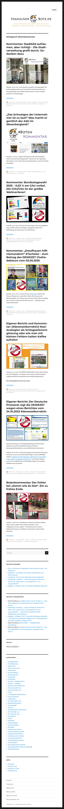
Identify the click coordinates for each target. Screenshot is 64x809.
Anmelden (11, 764)
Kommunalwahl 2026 (14, 690)
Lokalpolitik (11, 699)
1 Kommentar (20, 173)
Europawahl (11, 677)
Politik (10, 718)
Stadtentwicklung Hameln (16, 731)
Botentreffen (12, 670)
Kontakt (8, 780)
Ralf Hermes (12, 102)
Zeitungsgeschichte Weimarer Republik (20, 747)
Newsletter (33, 294)
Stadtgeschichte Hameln (15, 734)
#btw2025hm (17, 240)
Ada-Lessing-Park (20, 391)
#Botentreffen (10, 792)
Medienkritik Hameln (40, 311)
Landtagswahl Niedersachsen (17, 694)
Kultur (10, 692)
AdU (44, 171)
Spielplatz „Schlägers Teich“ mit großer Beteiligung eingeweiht (27, 586)
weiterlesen (10, 98)
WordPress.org (12, 770)
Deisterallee (16, 103)
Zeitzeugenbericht (13, 749)
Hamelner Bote (10, 804)
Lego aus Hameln (13, 696)
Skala (30, 103)
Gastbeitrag (11, 679)
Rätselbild (11, 727)
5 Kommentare (29, 241)
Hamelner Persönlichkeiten (16, 685)
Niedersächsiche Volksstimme (17, 710)
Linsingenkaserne (40, 391)
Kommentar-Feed (13, 768)
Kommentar (29, 312)
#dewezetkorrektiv (11, 312)
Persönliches (30, 171)
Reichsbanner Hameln (15, 729)
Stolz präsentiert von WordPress (23, 804)
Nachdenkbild (12, 705)
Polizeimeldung (13, 723)
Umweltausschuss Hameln (16, 736)
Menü (54, 10)
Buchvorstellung (13, 672)
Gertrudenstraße (24, 103)
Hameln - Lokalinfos (32, 102)
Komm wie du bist (11, 541)
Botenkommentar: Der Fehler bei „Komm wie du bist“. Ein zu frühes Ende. (27, 486)
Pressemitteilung (13, 725)
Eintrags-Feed (12, 766)
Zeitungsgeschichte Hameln (16, 744)
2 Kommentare (10, 392)
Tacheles (35, 312)
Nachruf (10, 707)
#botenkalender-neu (13, 799)
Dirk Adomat (19, 473)
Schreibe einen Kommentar (31, 541)
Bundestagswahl (37, 238)
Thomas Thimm (32, 473)
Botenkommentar (43, 102)
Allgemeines (29, 238)
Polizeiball (11, 720)
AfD (22, 240)
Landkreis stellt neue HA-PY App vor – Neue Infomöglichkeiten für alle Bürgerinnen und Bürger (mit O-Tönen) (27, 603)
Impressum (10, 784)
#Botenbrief (10, 788)
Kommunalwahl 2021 (14, 688)
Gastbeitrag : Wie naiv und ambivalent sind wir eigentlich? (26, 577)
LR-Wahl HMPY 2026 (14, 701)
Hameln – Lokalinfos (14, 683)
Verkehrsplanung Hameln (16, 740)
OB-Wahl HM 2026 (14, 714)
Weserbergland (38, 171)
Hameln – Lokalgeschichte (16, 681)
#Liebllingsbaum (13, 664)
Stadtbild (34, 103)
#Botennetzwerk (11, 795)
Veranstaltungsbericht (15, 738)
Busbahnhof (9, 103)
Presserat (25, 473)
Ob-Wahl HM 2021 (13, 712)
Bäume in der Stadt (14, 668)
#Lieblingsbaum (13, 661)
